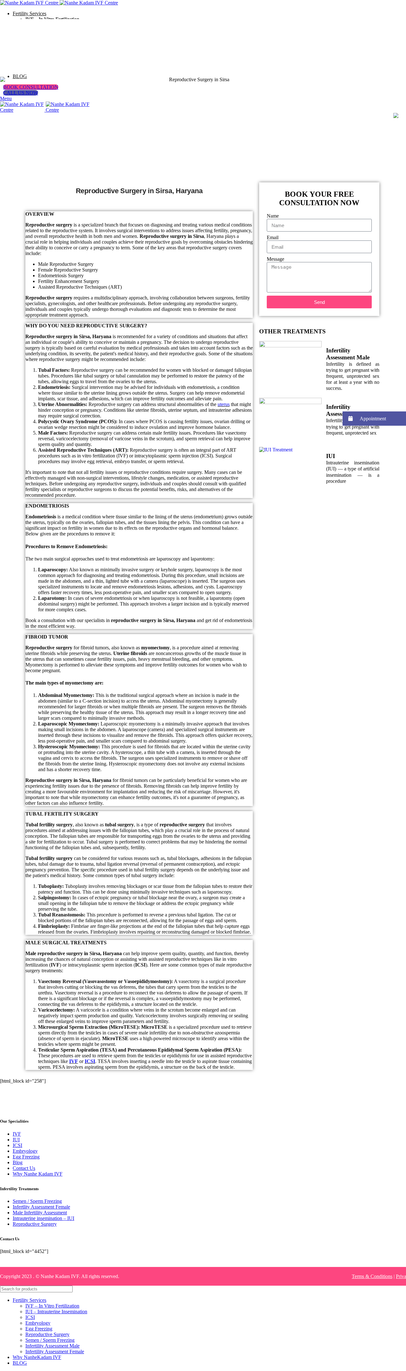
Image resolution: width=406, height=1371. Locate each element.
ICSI (90, 1061)
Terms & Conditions (372, 1276)
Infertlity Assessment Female (41, 1207)
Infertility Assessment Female (350, 410)
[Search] (398, 1289)
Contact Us (24, 1168)
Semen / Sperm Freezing (37, 1201)
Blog (18, 1162)
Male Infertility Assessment (40, 1212)
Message (275, 259)
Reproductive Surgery (35, 1224)
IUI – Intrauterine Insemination (56, 1311)
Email (272, 237)
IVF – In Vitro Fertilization (52, 1306)
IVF (73, 1061)
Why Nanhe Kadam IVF (37, 1174)
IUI (330, 456)
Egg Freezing (26, 1156)
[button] (374, 418)
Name (273, 216)
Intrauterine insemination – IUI (43, 1218)
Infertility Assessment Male (348, 354)
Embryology (25, 1151)
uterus (224, 404)
